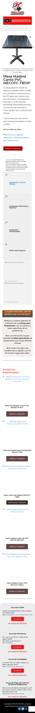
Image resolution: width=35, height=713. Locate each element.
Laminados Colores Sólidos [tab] (17, 183)
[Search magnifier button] (29, 20)
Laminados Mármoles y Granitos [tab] (19, 207)
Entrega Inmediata (22, 164)
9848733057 (10, 694)
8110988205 (9, 643)
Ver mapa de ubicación (17, 623)
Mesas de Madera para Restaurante (16, 28)
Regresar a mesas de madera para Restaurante (16, 139)
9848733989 (20, 694)
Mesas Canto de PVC (11, 166)
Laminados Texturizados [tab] (14, 230)
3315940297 (19, 666)
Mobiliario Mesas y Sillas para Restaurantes (15, 27)
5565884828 (10, 615)
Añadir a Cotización (13, 148)
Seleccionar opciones (17, 502)
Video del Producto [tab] (17, 250)
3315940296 (10, 666)
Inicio (3, 27)
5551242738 (28, 615)
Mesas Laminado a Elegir (19, 161)
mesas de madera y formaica (13, 169)
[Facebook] (19, 708)
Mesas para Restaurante (12, 163)
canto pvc (13, 164)
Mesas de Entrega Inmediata (20, 167)
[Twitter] (22, 708)
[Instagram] (26, 708)
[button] (7, 20)
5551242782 (19, 615)
